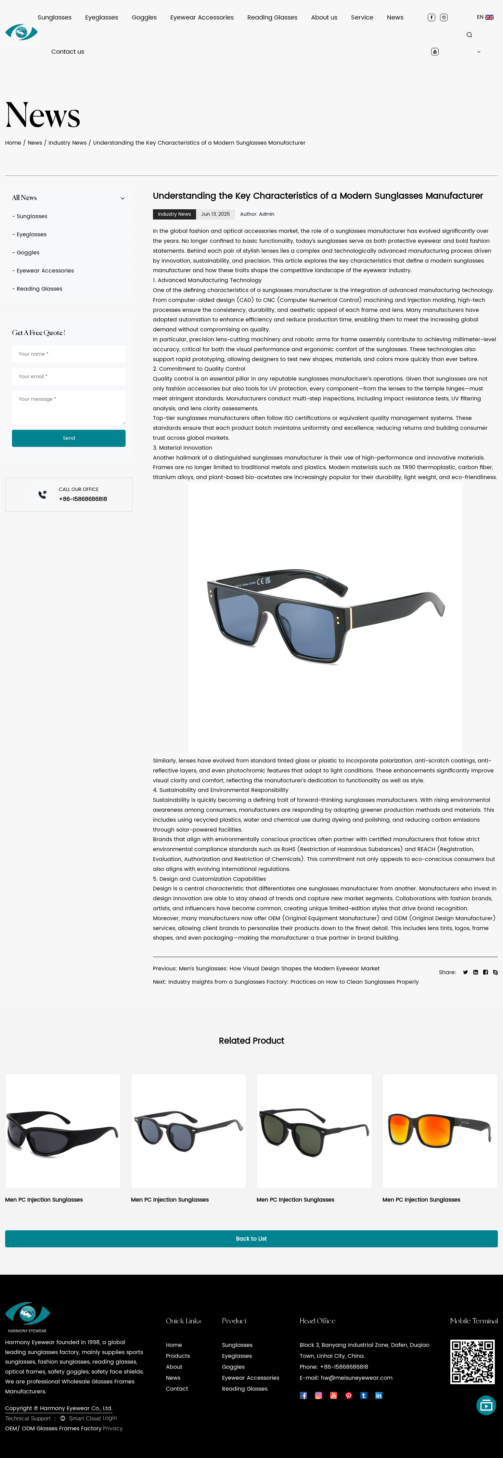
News (395, 18)
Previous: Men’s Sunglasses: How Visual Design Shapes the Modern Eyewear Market (266, 968)
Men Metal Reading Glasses (280, 33)
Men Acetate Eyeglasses (114, 33)
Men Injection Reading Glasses (284, 34)
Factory (322, 33)
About (174, 1367)
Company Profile (332, 34)
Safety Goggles (151, 34)
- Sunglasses (29, 216)
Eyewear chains (192, 33)
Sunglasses (55, 18)
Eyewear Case (188, 34)
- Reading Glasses (37, 288)
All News (24, 198)
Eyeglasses (101, 18)
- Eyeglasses (29, 234)
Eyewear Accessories (202, 18)
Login (110, 1418)
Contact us (67, 52)
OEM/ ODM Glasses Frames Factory (53, 1428)
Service (362, 18)
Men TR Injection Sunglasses (71, 33)
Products (178, 1356)
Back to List (251, 1238)
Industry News (404, 33)
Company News (407, 34)
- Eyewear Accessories (43, 270)
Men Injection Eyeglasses (115, 34)
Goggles (144, 18)
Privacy (113, 1428)
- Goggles (25, 252)
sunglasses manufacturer (370, 231)
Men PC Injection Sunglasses (72, 34)
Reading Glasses (272, 18)
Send (69, 438)
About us (324, 18)
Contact (177, 1388)
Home (13, 142)
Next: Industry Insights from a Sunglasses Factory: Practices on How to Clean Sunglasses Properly (286, 982)
